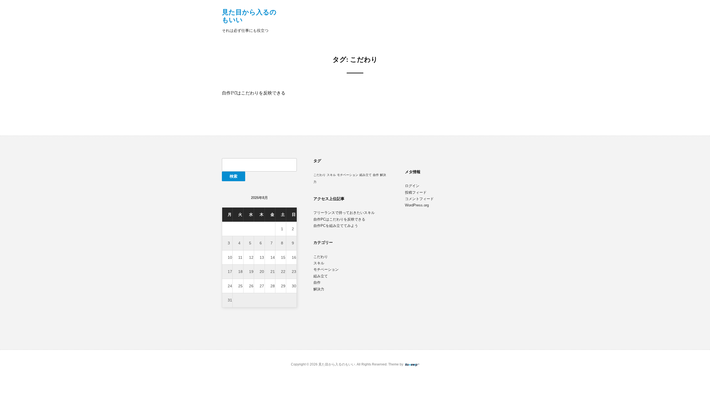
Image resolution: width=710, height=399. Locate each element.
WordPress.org (417, 205)
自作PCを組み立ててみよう (335, 226)
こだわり (319, 175)
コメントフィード (419, 199)
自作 (376, 175)
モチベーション (347, 175)
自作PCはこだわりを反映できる (253, 93)
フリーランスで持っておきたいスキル (344, 213)
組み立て (365, 175)
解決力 (318, 289)
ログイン (412, 186)
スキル (331, 175)
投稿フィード (416, 192)
